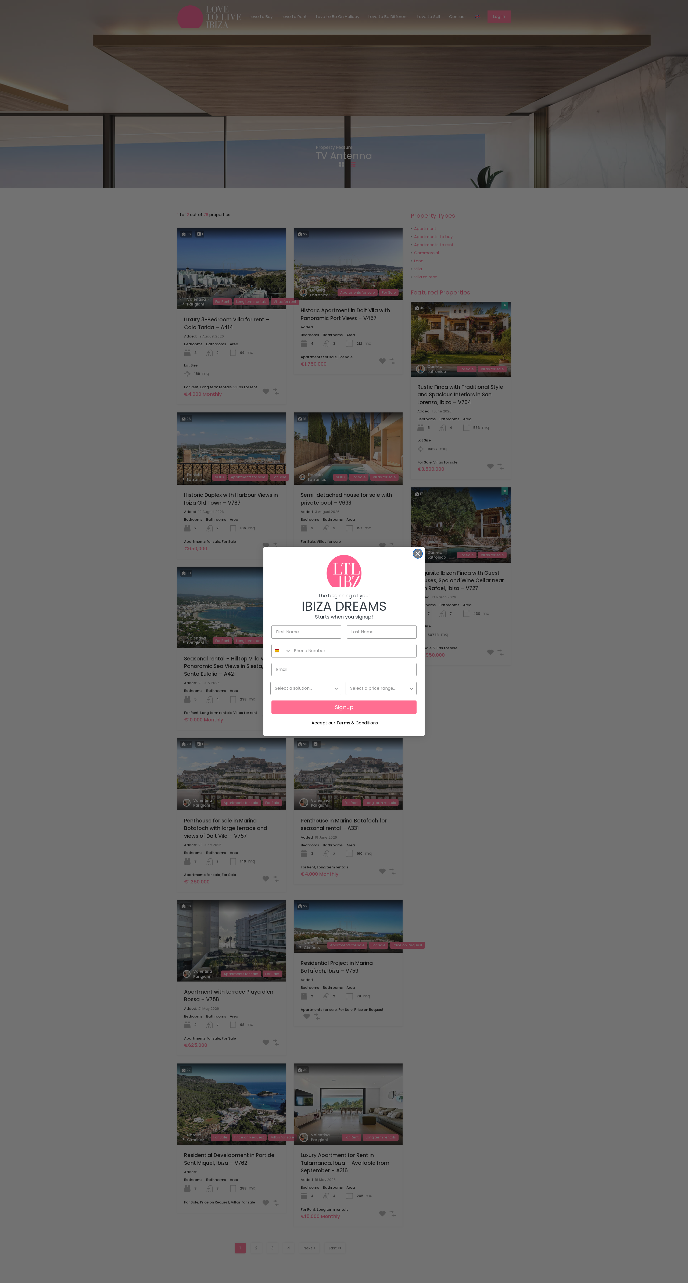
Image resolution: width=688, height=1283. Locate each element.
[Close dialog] (417, 553)
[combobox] (281, 650)
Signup (344, 707)
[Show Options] (336, 688)
